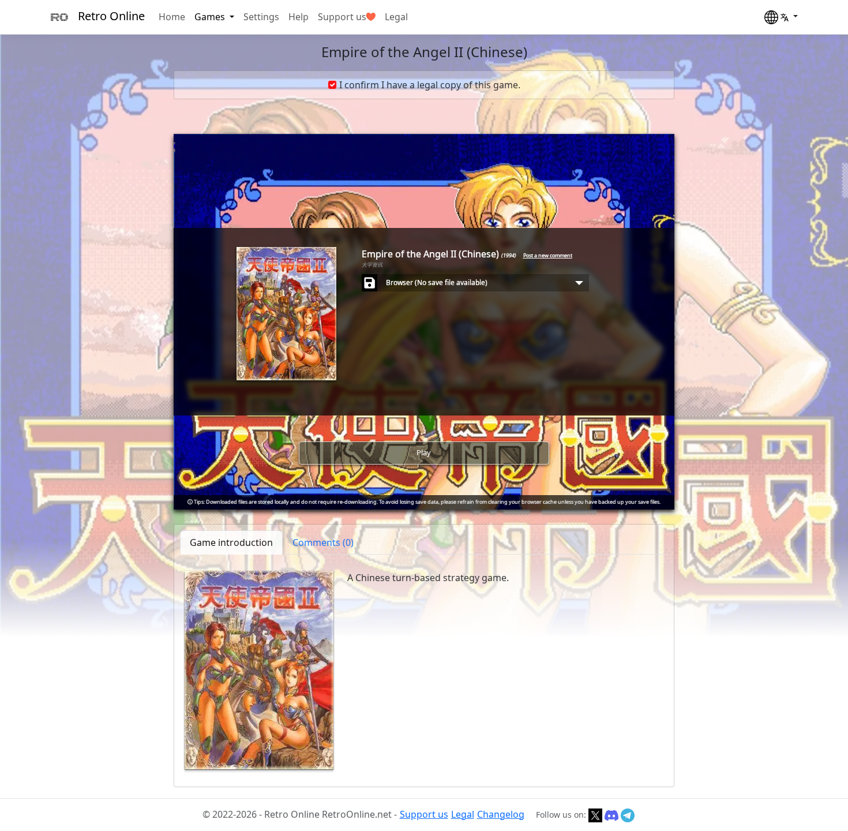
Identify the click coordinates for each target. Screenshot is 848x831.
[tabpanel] (424, 670)
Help (298, 16)
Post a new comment (547, 255)
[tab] (323, 542)
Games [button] (210, 16)
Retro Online (111, 16)
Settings (261, 16)
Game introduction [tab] (231, 542)
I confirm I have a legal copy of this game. (429, 84)
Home (172, 16)
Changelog (500, 814)
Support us (342, 16)
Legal (396, 16)
